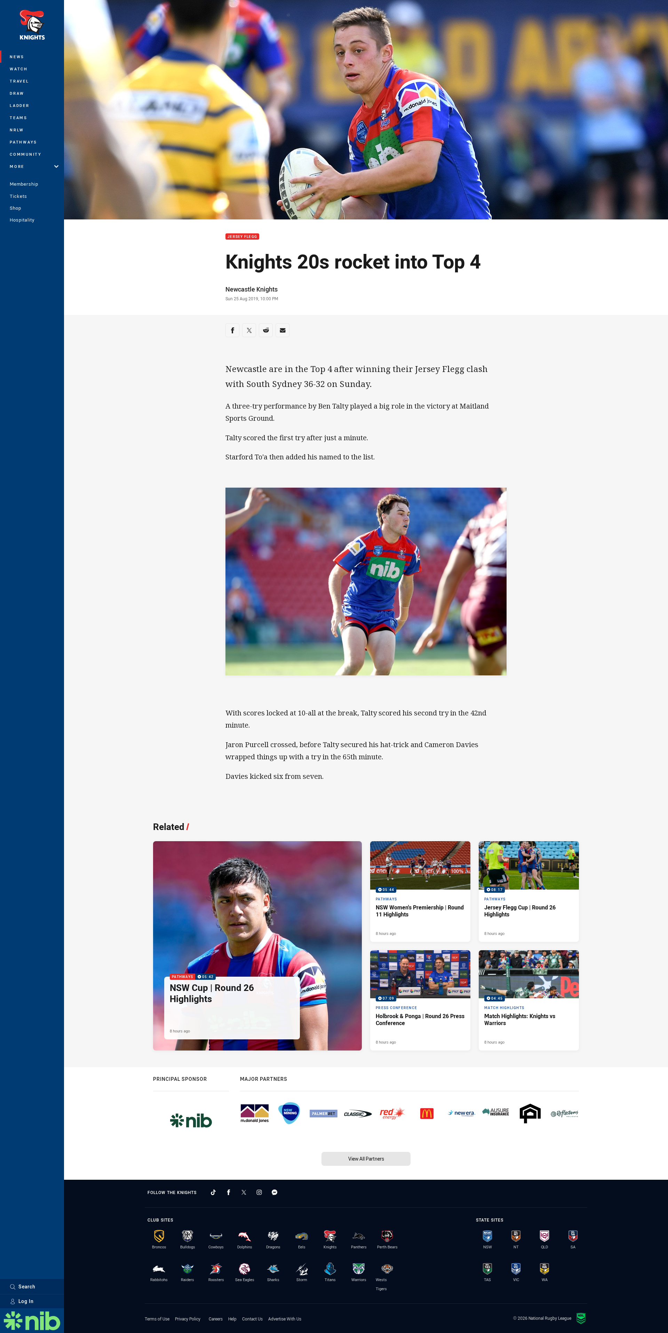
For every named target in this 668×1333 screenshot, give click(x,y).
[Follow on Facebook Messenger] (274, 1192)
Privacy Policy (187, 1319)
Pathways (23, 142)
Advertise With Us (284, 1319)
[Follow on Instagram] (259, 1192)
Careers (216, 1319)
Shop (15, 208)
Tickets (18, 196)
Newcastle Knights (251, 289)
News (17, 56)
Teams (18, 117)
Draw (17, 93)
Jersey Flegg (242, 236)
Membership (24, 184)
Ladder (20, 105)
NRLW (17, 129)
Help (232, 1319)
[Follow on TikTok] (213, 1192)
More (17, 166)
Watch (19, 68)
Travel (19, 81)
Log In (26, 1301)
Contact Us (252, 1319)
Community (26, 154)
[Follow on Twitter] (244, 1192)
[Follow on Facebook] (228, 1192)
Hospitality (22, 220)
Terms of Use (157, 1319)
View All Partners (366, 1158)
